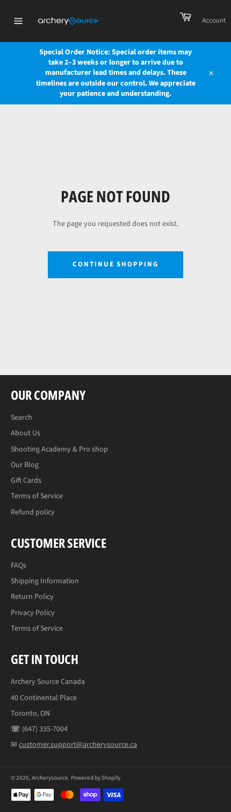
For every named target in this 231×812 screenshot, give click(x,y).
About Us (25, 433)
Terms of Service (37, 496)
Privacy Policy (33, 613)
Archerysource (50, 778)
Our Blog (25, 465)
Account (214, 20)
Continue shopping (115, 264)
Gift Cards (26, 480)
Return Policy (32, 596)
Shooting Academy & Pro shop (59, 449)
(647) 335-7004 (45, 729)
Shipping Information (45, 581)
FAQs (18, 565)
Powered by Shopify (95, 778)
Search (21, 417)
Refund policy (33, 512)
